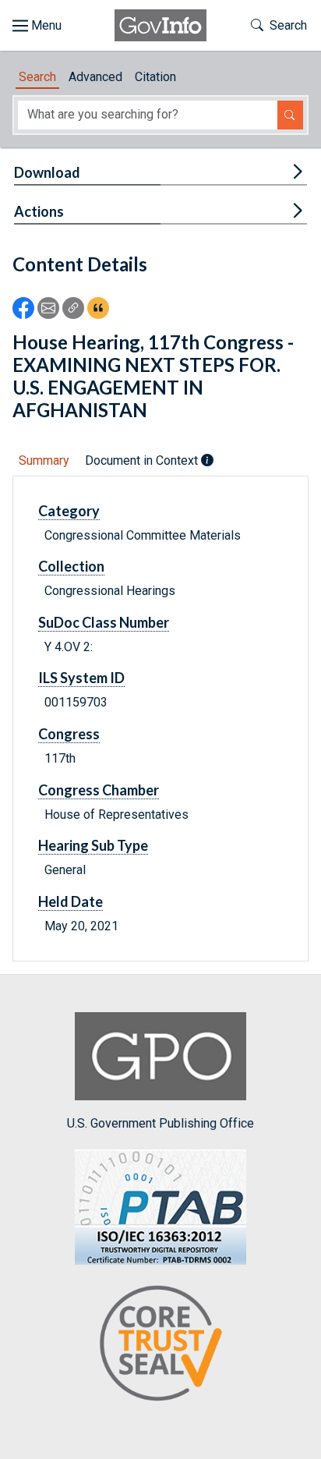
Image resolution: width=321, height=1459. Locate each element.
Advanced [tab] (95, 76)
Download (47, 172)
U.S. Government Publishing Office (160, 1123)
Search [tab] (37, 76)
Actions (39, 211)
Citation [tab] (155, 76)
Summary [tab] (44, 460)
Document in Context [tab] (143, 460)
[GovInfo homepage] (160, 25)
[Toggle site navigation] (37, 25)
